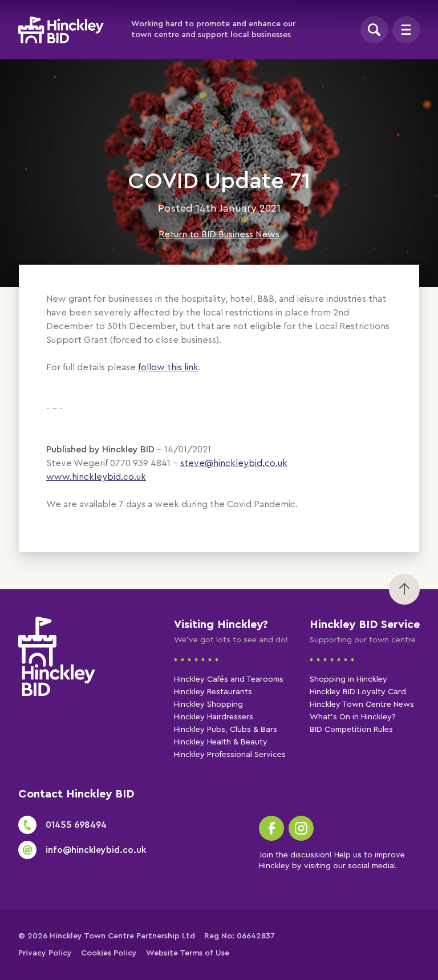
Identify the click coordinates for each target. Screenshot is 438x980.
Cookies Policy (109, 953)
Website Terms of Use (187, 953)
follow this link (168, 367)
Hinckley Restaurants (213, 692)
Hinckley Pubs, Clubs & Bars (225, 730)
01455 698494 (76, 824)
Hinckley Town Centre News (362, 704)
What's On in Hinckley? (353, 717)
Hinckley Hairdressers (213, 717)
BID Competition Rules (351, 730)
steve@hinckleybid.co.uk (233, 463)
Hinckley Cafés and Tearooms (228, 679)
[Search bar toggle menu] (374, 29)
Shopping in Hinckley (348, 679)
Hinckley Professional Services (230, 755)
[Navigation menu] (406, 29)
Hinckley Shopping (208, 704)
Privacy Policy (45, 953)
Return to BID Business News (219, 234)
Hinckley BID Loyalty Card (358, 692)
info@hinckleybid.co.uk (96, 850)
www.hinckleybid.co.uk (96, 476)
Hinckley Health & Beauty (220, 742)
